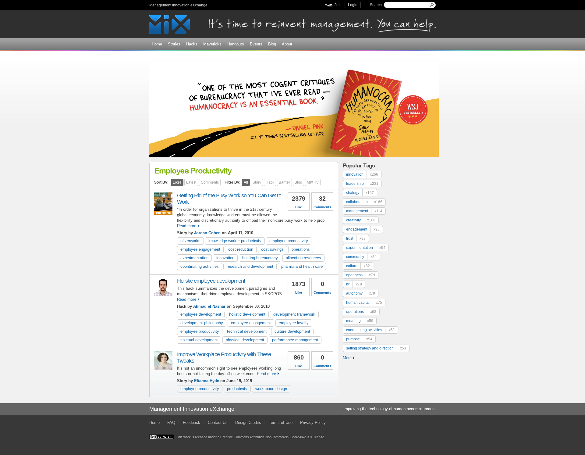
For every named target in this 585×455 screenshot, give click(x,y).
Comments (210, 182)
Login (352, 5)
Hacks (191, 44)
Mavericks (212, 44)
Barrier (284, 182)
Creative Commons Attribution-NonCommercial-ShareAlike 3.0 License (272, 437)
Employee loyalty (294, 323)
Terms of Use (280, 422)
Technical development (247, 331)
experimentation (194, 258)
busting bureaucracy (260, 258)
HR (354, 284)
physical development (245, 340)
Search (376, 5)
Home (157, 44)
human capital (364, 302)
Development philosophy (201, 323)
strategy (360, 193)
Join (338, 5)
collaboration (364, 202)
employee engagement (200, 249)
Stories (174, 44)
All (246, 182)
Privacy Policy (313, 422)
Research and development (250, 266)
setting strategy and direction (376, 348)
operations (301, 249)
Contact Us (218, 422)
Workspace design (271, 388)
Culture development (292, 331)
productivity (237, 388)
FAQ (171, 422)
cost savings (272, 249)
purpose (359, 339)
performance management (295, 340)
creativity (360, 220)
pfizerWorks (190, 240)
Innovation (225, 258)
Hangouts (235, 44)
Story (257, 182)
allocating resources (303, 258)
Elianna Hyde (207, 380)
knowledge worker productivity (234, 240)
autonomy (360, 293)
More (347, 358)
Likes (177, 182)
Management (364, 211)
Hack (270, 182)
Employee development (200, 314)
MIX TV (313, 182)
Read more (186, 226)
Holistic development (247, 314)
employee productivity (288, 240)
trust (356, 238)
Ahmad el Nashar (209, 306)
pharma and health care (302, 266)
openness (360, 275)
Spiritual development (199, 340)
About (287, 44)
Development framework (294, 314)
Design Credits (248, 422)
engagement (363, 229)
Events (256, 44)
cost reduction (240, 249)
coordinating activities (199, 266)
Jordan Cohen (207, 233)
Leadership (362, 183)
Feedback (191, 422)
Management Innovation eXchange (178, 5)
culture (358, 266)
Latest (191, 182)
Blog (272, 44)
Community (361, 257)
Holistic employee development (211, 281)
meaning (359, 321)
